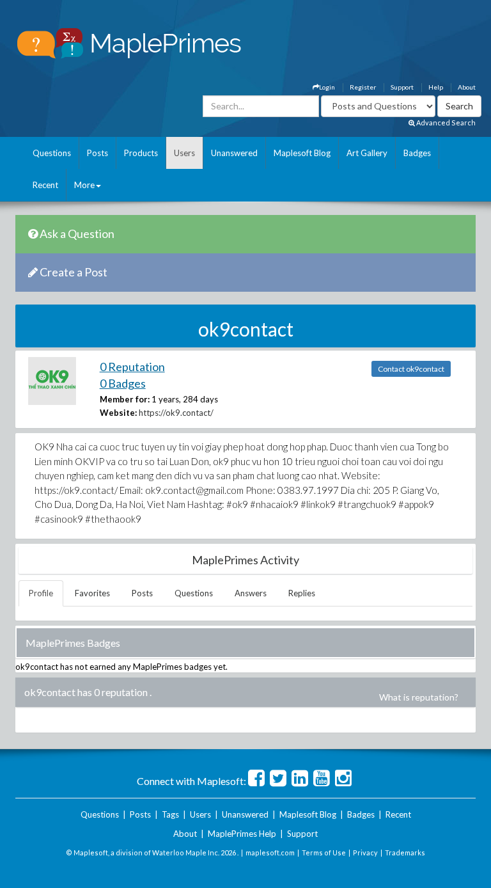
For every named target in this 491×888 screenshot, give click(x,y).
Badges (417, 153)
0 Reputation (132, 367)
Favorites (92, 593)
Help (435, 87)
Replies (301, 593)
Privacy (365, 852)
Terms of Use (324, 852)
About (467, 87)
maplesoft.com (270, 852)
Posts (97, 153)
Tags (170, 814)
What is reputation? (418, 697)
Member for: (125, 399)
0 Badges (123, 383)
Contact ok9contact (411, 369)
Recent (45, 185)
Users (184, 153)
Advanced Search (445, 122)
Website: (118, 413)
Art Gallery (367, 153)
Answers (251, 593)
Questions (52, 153)
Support (402, 87)
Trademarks (405, 852)
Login (327, 87)
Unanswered (234, 153)
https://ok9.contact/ (176, 413)
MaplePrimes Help (242, 834)
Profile (41, 593)
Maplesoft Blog (302, 153)
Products (141, 153)
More (84, 185)
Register (363, 87)
